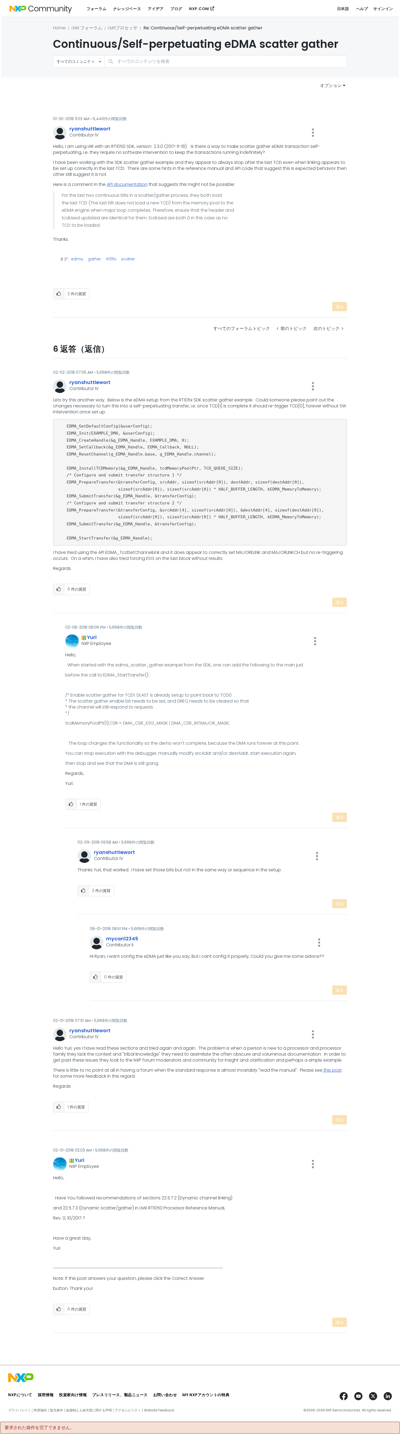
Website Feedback (159, 1410)
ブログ (176, 8)
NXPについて (20, 1395)
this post (332, 1070)
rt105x (111, 259)
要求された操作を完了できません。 (39, 1428)
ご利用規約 (39, 1410)
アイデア (156, 8)
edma (77, 259)
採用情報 (46, 1395)
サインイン (383, 8)
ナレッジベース (127, 8)
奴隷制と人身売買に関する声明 (89, 1410)
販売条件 (56, 1410)
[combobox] (225, 61)
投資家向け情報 (73, 1395)
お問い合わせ (165, 1395)
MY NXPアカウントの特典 (205, 1395)
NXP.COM (199, 8)
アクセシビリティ (128, 1410)
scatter (128, 259)
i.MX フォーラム (87, 28)
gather (94, 259)
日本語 (343, 8)
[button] (313, 132)
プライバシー (18, 1410)
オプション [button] (331, 85)
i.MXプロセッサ (122, 28)
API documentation (127, 184)
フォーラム (96, 8)
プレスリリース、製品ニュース (120, 1395)
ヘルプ (362, 8)
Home (59, 28)
